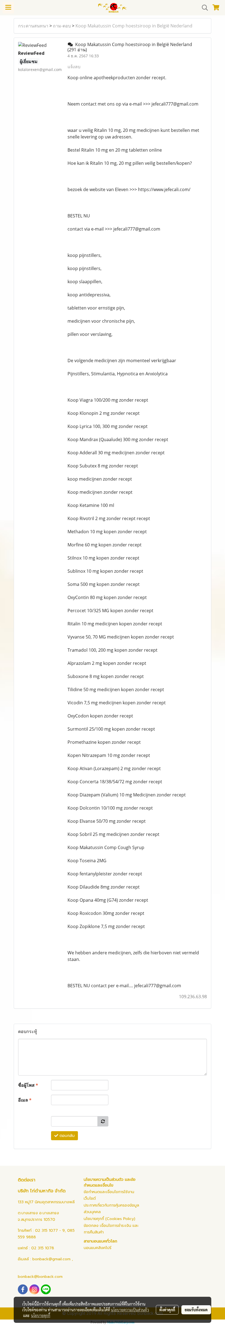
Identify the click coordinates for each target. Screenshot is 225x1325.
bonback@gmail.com (51, 1259)
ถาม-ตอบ (62, 26)
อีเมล (25, 1100)
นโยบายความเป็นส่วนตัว (130, 1309)
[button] (203, 8)
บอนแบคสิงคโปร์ (97, 1248)
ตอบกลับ (66, 1136)
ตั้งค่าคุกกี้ (167, 1309)
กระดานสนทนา (33, 26)
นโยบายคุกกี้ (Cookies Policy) (109, 1219)
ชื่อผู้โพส (28, 1085)
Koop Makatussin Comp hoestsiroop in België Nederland (133, 26)
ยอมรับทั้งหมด (196, 1309)
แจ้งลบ (74, 67)
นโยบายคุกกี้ (40, 1315)
